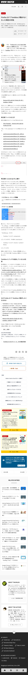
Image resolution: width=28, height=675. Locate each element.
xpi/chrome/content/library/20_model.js (13, 144)
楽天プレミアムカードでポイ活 (14, 389)
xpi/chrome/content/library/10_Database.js (14, 136)
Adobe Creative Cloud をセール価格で (14, 378)
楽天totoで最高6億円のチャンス (14, 385)
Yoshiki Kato (7, 640)
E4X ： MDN (6, 329)
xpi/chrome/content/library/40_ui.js (12, 146)
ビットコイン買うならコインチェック (14, 397)
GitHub (5, 660)
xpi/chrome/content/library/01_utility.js (13, 134)
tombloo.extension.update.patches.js (12, 270)
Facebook (15, 658)
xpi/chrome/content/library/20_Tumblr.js (14, 141)
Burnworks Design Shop (9, 642)
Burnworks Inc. (17, 640)
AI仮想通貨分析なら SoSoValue (14, 393)
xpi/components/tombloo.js (10, 149)
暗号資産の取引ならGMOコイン (14, 404)
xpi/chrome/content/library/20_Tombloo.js (14, 139)
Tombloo (7, 50)
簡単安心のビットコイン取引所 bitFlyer (14, 400)
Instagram (22, 658)
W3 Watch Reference (9, 648)
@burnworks (6, 658)
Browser (3, 13)
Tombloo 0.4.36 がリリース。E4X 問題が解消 (14, 341)
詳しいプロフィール (16, 624)
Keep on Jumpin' (21, 645)
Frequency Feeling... (8, 645)
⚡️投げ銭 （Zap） (14, 368)
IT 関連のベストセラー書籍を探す (14, 382)
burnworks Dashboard (9, 651)
